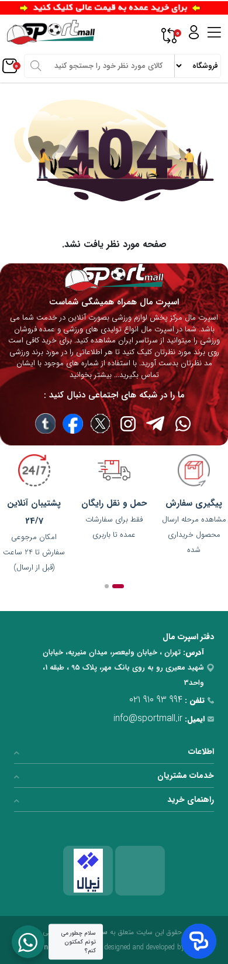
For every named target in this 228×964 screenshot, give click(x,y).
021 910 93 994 (155, 699)
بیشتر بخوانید (91, 375)
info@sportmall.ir (147, 718)
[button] (118, 586)
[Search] (36, 65)
